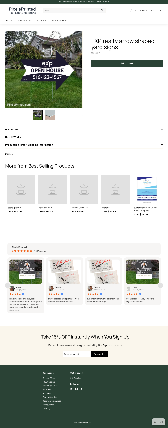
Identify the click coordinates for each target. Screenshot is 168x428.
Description (12, 129)
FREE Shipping (49, 382)
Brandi (19, 287)
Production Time (50, 385)
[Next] (81, 115)
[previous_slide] (7, 285)
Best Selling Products (51, 166)
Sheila (58, 287)
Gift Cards (47, 389)
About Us (47, 393)
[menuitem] (18, 20)
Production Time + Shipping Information (29, 144)
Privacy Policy (48, 404)
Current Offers (49, 378)
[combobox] (74, 10)
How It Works (13, 137)
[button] (14, 310)
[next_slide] (160, 285)
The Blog (46, 408)
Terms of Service (50, 397)
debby (136, 287)
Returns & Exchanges (52, 401)
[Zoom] (43, 69)
